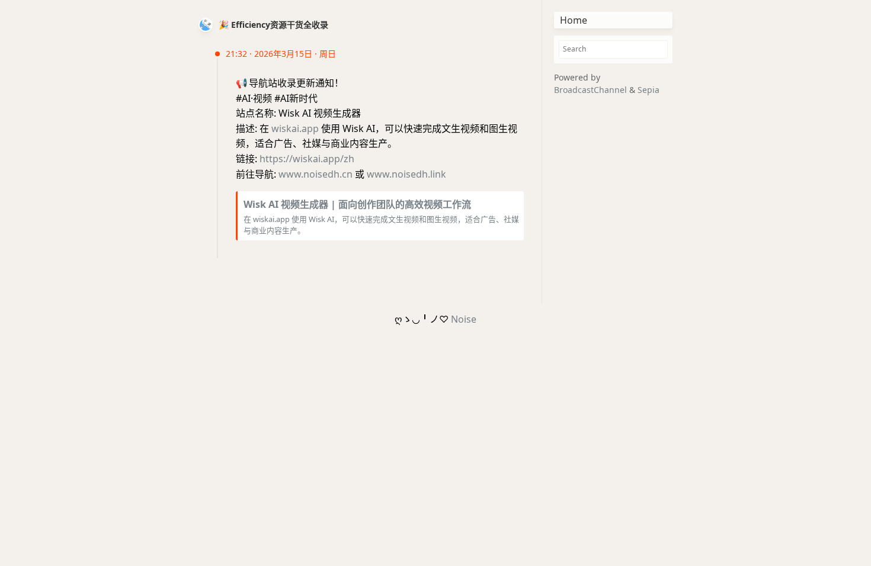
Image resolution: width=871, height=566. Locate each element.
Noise (463, 319)
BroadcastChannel (591, 89)
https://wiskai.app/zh (307, 158)
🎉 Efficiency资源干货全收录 (273, 24)
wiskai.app (295, 128)
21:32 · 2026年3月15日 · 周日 (281, 53)
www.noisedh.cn (315, 174)
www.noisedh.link (406, 174)
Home (573, 20)
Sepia (648, 89)
